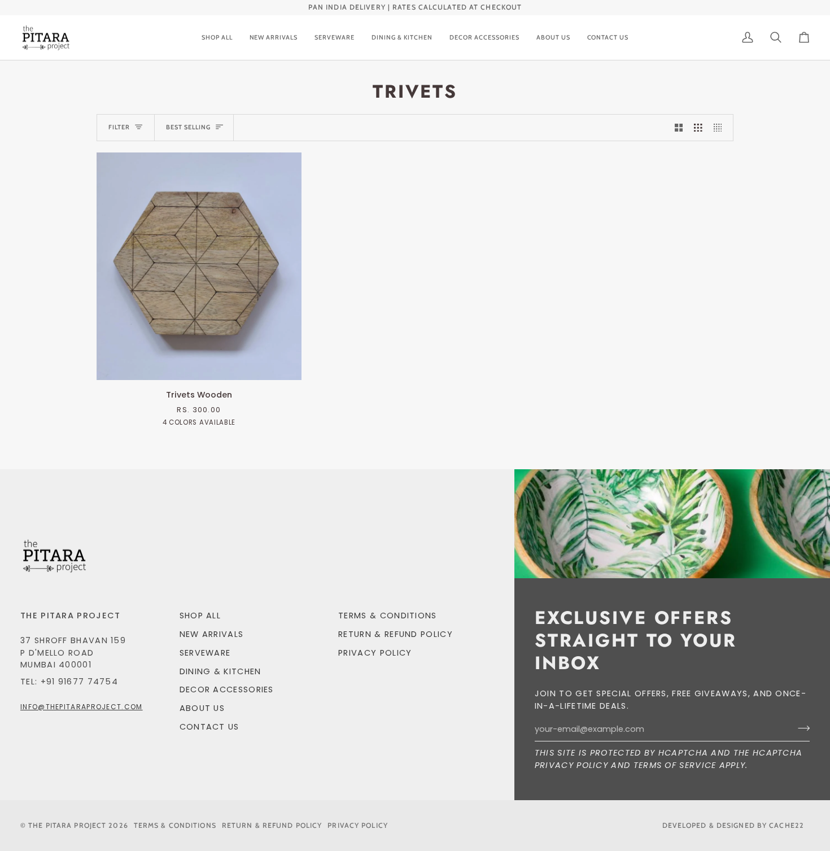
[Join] (800, 728)
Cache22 (786, 825)
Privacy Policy (571, 765)
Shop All (200, 615)
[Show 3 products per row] (698, 128)
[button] (334, 37)
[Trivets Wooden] (199, 266)
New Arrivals (212, 634)
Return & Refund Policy (395, 634)
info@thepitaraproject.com (81, 707)
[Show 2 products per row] (679, 128)
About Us (202, 708)
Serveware (205, 652)
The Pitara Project (67, 825)
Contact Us (209, 726)
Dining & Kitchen (220, 671)
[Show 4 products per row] (720, 128)
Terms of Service (675, 765)
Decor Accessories (227, 689)
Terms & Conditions (387, 615)
